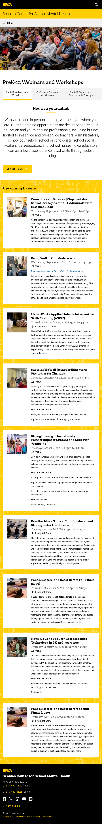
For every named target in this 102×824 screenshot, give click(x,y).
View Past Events (15, 169)
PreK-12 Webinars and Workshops (17, 94)
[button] (96, 4)
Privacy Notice (8, 816)
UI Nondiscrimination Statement (28, 816)
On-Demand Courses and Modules (47, 94)
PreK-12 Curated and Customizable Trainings (81, 94)
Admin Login (13, 805)
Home (5, 78)
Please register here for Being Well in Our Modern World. (57, 271)
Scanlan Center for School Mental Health (36, 14)
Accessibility (48, 816)
